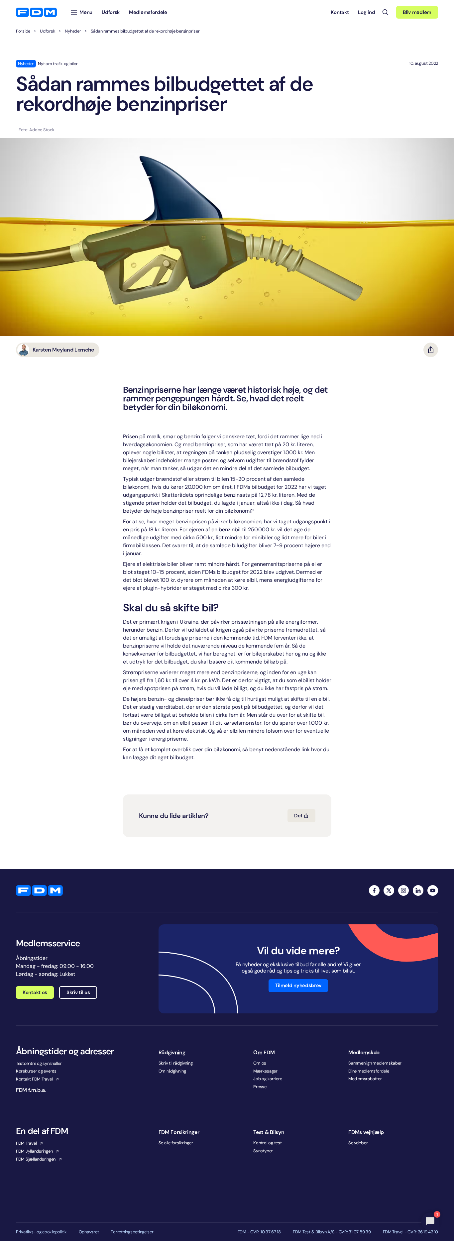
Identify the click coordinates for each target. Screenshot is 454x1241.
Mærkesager (265, 1071)
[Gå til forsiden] (36, 12)
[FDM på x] (389, 890)
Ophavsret (89, 1232)
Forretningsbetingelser (132, 1232)
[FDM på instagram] (403, 890)
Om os (259, 1063)
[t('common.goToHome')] (39, 890)
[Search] (385, 12)
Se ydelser (358, 1143)
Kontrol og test (267, 1143)
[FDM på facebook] (374, 890)
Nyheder (73, 31)
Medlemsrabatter (365, 1079)
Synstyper (263, 1151)
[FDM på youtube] (432, 890)
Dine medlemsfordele (368, 1071)
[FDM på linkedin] (418, 890)
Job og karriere (267, 1079)
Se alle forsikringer (176, 1143)
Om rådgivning (172, 1071)
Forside (23, 31)
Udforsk (47, 31)
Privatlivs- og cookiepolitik (41, 1232)
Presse (259, 1086)
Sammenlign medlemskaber (374, 1063)
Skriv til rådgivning (176, 1063)
